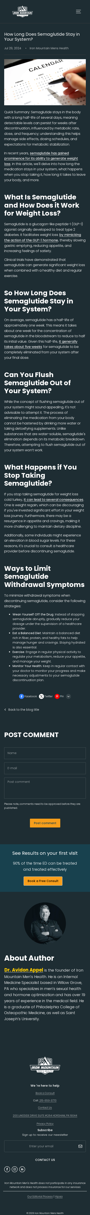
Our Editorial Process (40, 1196)
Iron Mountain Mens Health (49, 1213)
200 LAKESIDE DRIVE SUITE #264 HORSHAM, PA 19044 (45, 1115)
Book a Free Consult (43, 881)
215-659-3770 (48, 1100)
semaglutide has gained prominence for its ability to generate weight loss (41, 158)
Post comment (45, 823)
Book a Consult (45, 1093)
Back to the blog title (23, 710)
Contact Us (45, 1107)
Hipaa (59, 1196)
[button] (78, 11)
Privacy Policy (45, 1123)
